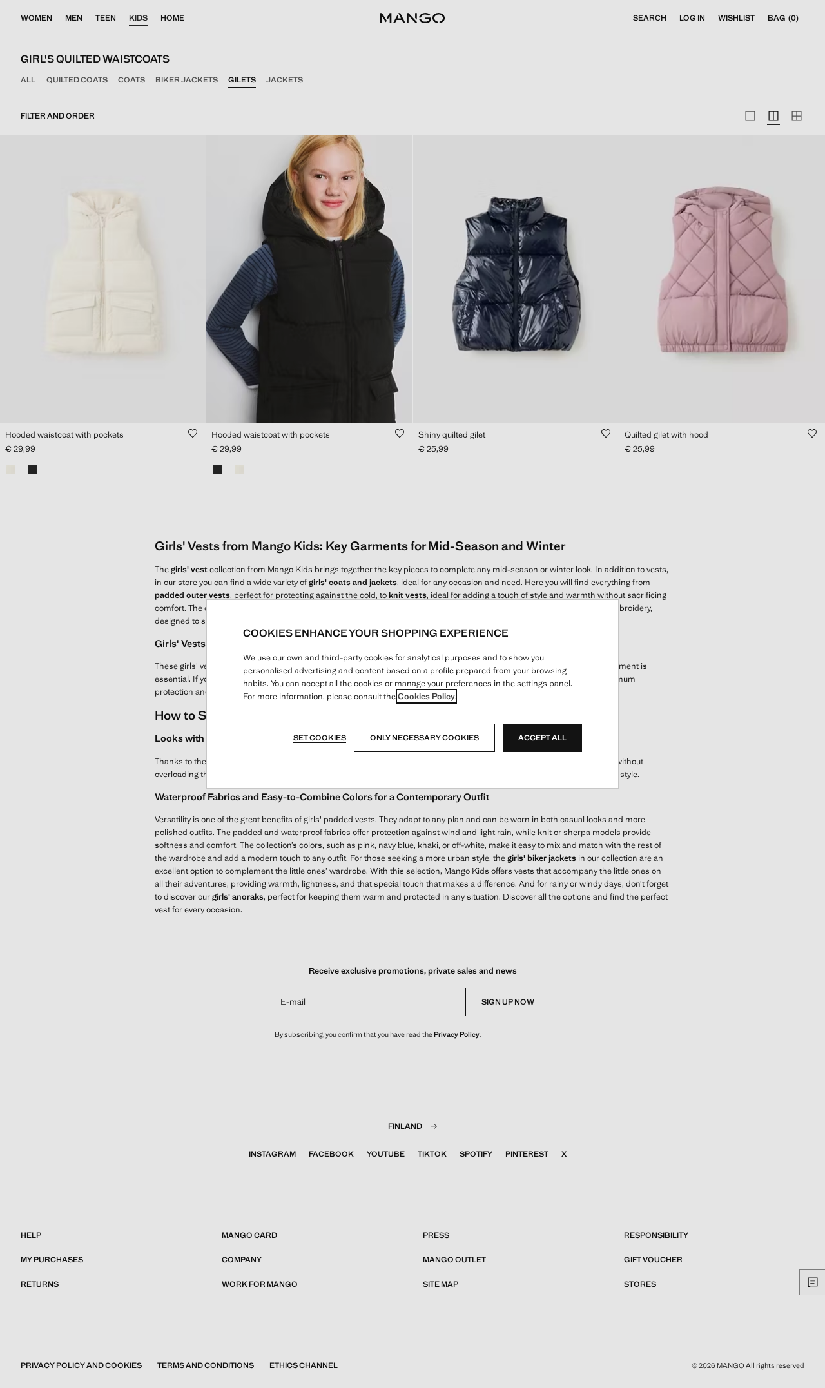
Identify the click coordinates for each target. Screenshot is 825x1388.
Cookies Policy (426, 696)
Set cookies (319, 738)
